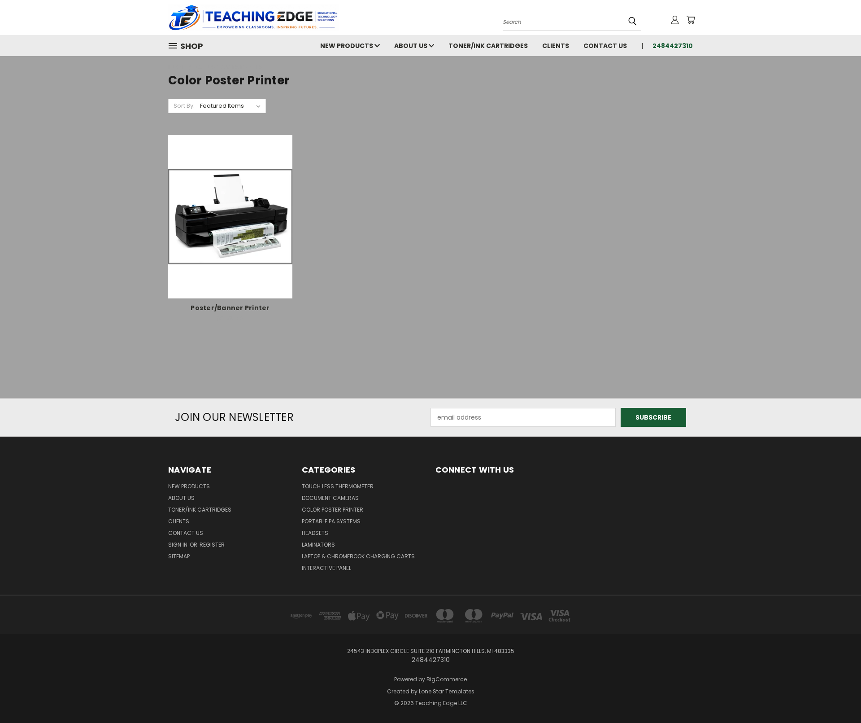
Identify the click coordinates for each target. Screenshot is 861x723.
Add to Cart (230, 224)
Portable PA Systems (331, 521)
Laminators (318, 544)
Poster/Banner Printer (230, 307)
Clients (555, 45)
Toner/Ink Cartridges (488, 45)
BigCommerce (446, 679)
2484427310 (672, 45)
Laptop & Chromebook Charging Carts (358, 556)
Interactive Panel (326, 568)
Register (212, 544)
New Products (347, 45)
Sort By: (184, 105)
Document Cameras (330, 498)
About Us (411, 45)
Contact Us (605, 45)
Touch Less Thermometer (338, 486)
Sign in (178, 544)
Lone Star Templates (446, 691)
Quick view (230, 207)
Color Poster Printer (332, 509)
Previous (837, 695)
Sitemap (179, 556)
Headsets (315, 533)
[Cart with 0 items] (690, 19)
